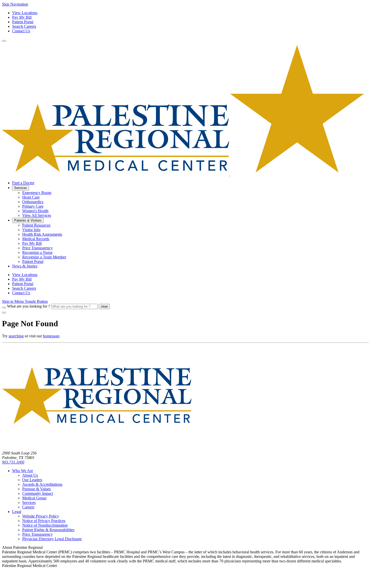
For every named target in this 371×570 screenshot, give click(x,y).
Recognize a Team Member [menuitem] (44, 257)
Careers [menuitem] (28, 507)
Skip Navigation (15, 4)
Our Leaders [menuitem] (32, 480)
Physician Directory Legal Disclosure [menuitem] (52, 539)
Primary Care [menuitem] (32, 206)
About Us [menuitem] (30, 475)
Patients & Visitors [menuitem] (28, 220)
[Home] (96, 444)
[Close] (4, 312)
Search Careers (24, 26)
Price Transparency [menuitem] (37, 248)
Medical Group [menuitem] (34, 498)
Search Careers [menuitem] (24, 288)
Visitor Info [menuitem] (31, 230)
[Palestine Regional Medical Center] (183, 174)
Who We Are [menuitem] (22, 471)
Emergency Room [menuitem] (36, 193)
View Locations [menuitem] (24, 275)
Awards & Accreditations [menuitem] (42, 484)
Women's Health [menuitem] (35, 211)
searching (16, 336)
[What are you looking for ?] (4, 307)
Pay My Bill (22, 17)
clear (104, 306)
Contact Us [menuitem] (21, 293)
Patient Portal (22, 22)
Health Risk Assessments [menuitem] (42, 234)
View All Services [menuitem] (36, 215)
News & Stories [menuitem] (24, 266)
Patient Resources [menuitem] (36, 225)
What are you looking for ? (28, 306)
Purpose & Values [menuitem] (36, 489)
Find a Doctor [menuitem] (23, 183)
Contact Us (21, 31)
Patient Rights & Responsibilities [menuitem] (48, 530)
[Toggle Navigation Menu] (4, 41)
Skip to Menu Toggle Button (25, 301)
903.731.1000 (13, 462)
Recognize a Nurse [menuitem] (37, 252)
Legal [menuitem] (16, 511)
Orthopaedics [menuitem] (32, 202)
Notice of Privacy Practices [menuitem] (43, 521)
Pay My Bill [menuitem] (32, 243)
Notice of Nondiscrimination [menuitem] (45, 525)
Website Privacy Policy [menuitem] (40, 516)
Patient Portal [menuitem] (32, 261)
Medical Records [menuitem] (35, 239)
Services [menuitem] (20, 188)
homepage (51, 336)
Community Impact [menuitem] (37, 493)
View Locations (24, 13)
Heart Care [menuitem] (31, 197)
